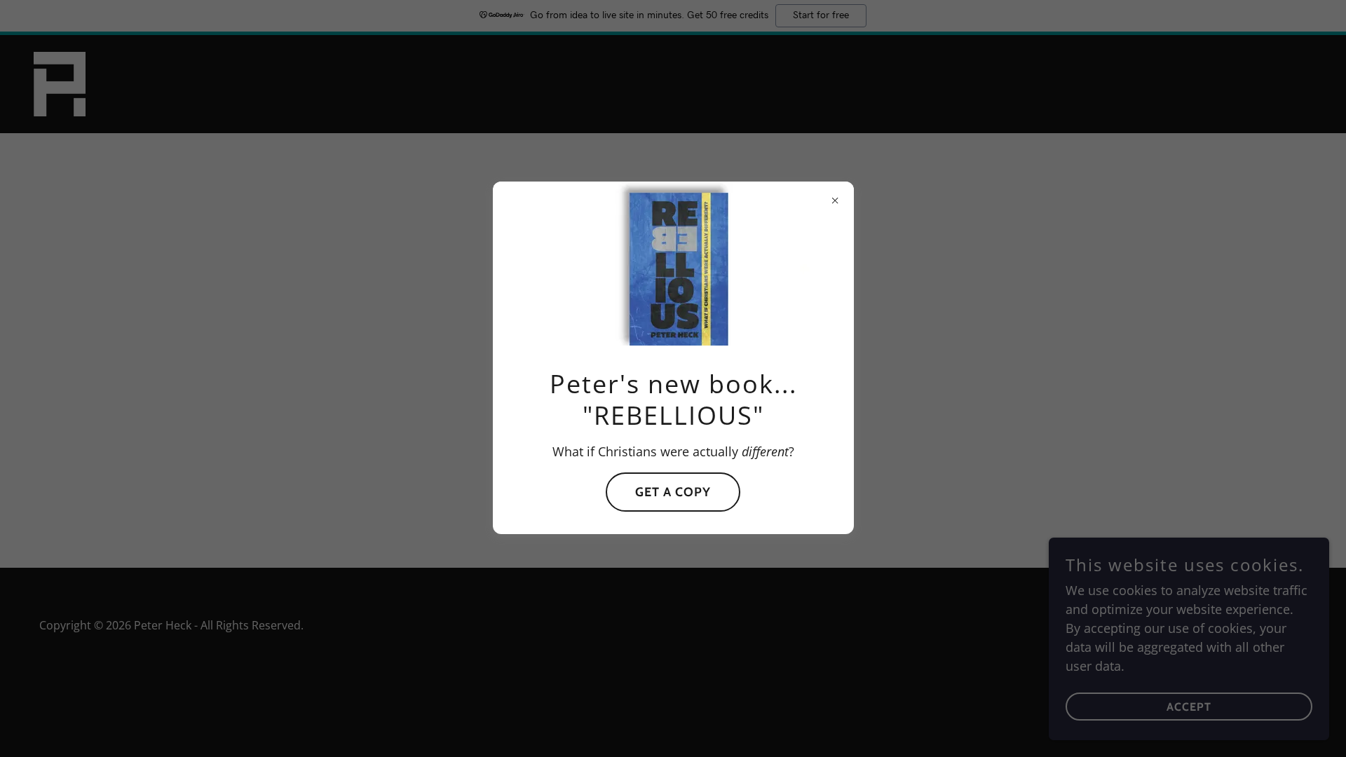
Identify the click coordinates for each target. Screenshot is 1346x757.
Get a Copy (673, 492)
